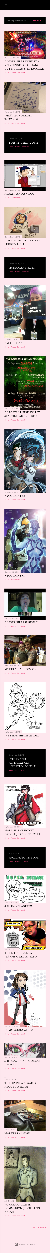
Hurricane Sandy (22, 267)
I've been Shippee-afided (21, 735)
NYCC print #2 (14, 496)
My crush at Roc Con (20, 669)
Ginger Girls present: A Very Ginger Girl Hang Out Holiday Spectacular (24, 65)
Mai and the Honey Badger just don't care (22, 832)
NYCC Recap (13, 343)
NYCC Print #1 (14, 575)
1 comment (15, 579)
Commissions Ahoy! (18, 1030)
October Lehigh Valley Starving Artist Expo (22, 414)
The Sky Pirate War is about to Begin (20, 1084)
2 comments (16, 198)
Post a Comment (18, 73)
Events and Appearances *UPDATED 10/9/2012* (22, 762)
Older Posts (39, 1227)
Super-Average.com (18, 906)
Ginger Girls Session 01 (21, 622)
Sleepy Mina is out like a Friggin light (22, 242)
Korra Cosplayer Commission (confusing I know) (23, 1208)
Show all (38, 21)
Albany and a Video (19, 193)
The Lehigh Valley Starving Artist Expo (20, 954)
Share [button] (6, 73)
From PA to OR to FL (23, 857)
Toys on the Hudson (24, 142)
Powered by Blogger (27, 1244)
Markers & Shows (17, 1133)
